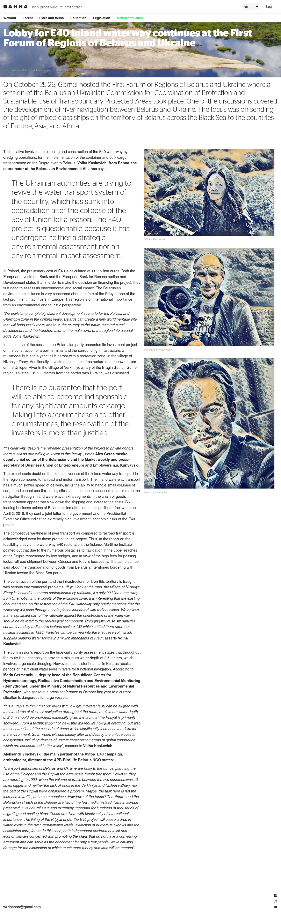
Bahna (16, 6)
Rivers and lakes (130, 17)
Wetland (9, 17)
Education (78, 17)
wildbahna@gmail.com (22, 906)
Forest (28, 17)
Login (270, 6)
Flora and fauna (51, 17)
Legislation (101, 17)
